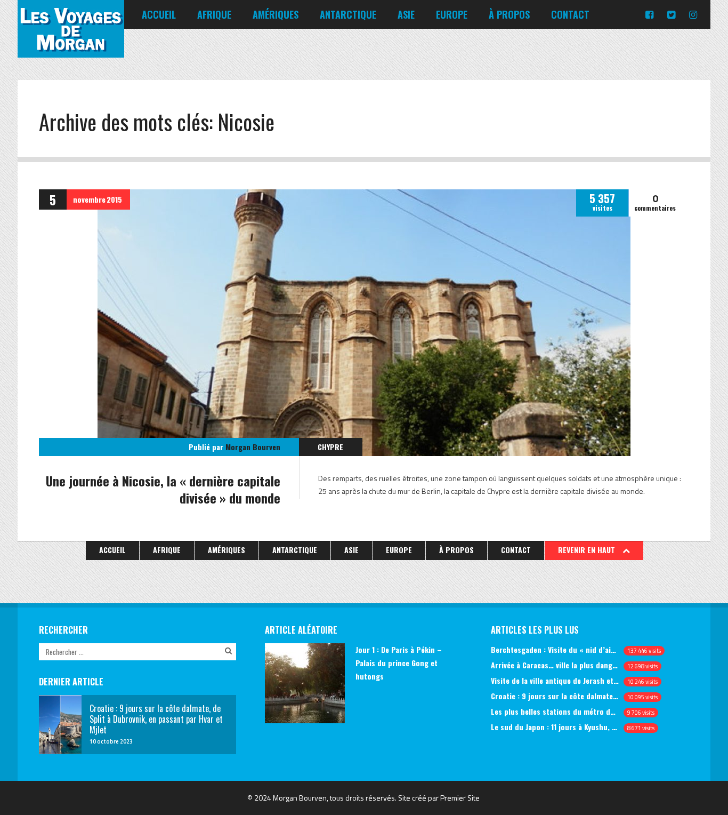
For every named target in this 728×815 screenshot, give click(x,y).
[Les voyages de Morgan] (71, 48)
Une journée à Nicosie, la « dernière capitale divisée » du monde (163, 489)
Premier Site (460, 797)
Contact (570, 14)
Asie (406, 14)
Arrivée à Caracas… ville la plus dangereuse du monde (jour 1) (555, 664)
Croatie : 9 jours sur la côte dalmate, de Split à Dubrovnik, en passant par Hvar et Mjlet (555, 695)
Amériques (275, 14)
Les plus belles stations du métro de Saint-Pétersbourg (555, 711)
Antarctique (348, 14)
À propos (509, 14)
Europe (451, 14)
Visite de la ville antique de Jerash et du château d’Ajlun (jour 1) (555, 680)
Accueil (159, 14)
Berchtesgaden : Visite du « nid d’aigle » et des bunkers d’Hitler (555, 649)
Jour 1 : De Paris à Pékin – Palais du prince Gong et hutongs (398, 663)
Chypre (330, 446)
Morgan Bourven (252, 446)
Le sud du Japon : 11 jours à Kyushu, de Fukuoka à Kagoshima (555, 726)
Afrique (214, 14)
